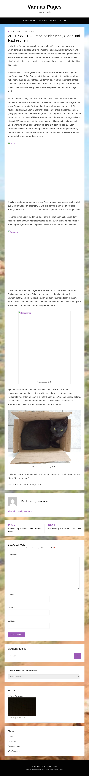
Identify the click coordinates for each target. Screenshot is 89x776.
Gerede (38, 485)
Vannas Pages (45, 7)
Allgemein (21, 485)
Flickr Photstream (16, 696)
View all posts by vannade (20, 511)
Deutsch (43, 20)
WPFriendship (42, 769)
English (53, 20)
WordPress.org (13, 751)
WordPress (59, 769)
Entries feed (12, 741)
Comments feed (14, 746)
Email (11, 608)
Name (11, 594)
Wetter (63, 20)
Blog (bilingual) (29, 20)
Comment (13, 555)
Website (12, 621)
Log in (10, 736)
